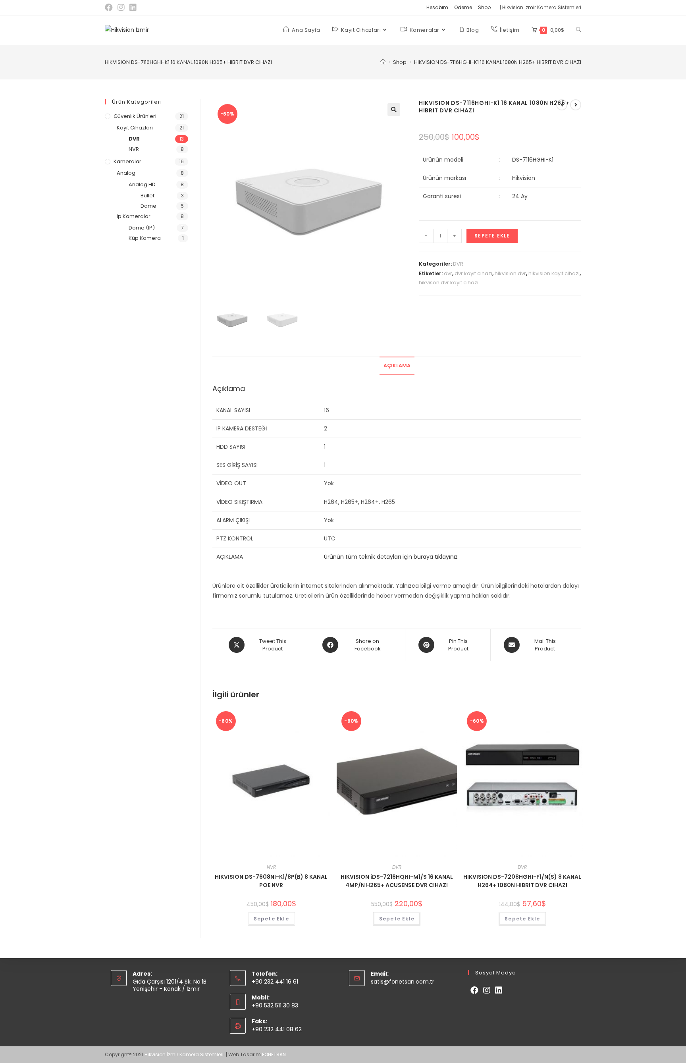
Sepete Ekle (492, 235)
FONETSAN (274, 1054)
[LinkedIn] (498, 990)
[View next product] (575, 104)
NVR (271, 867)
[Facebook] (474, 990)
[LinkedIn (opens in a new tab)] (133, 8)
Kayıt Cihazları (135, 127)
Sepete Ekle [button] (271, 918)
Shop (484, 7)
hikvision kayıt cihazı (554, 273)
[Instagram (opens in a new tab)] (121, 8)
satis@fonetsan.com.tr (402, 982)
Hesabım (437, 7)
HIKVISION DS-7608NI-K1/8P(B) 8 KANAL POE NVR (271, 881)
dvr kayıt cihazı (473, 273)
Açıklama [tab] (396, 365)
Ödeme (463, 7)
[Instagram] (486, 990)
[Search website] (578, 30)
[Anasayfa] (382, 62)
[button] (393, 109)
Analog (126, 173)
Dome (148, 206)
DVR (458, 264)
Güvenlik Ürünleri (135, 116)
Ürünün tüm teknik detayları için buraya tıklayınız (391, 557)
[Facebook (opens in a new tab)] (110, 8)
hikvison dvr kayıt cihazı (448, 282)
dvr (448, 273)
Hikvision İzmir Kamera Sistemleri (185, 1054)
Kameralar (127, 161)
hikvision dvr (510, 273)
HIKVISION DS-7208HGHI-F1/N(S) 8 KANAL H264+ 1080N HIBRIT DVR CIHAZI (522, 881)
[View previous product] (561, 104)
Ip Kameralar (133, 216)
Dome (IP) (142, 228)
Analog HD (142, 184)
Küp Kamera (145, 238)
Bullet (147, 195)
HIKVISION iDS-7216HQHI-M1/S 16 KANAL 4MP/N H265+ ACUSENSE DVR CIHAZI (397, 881)
